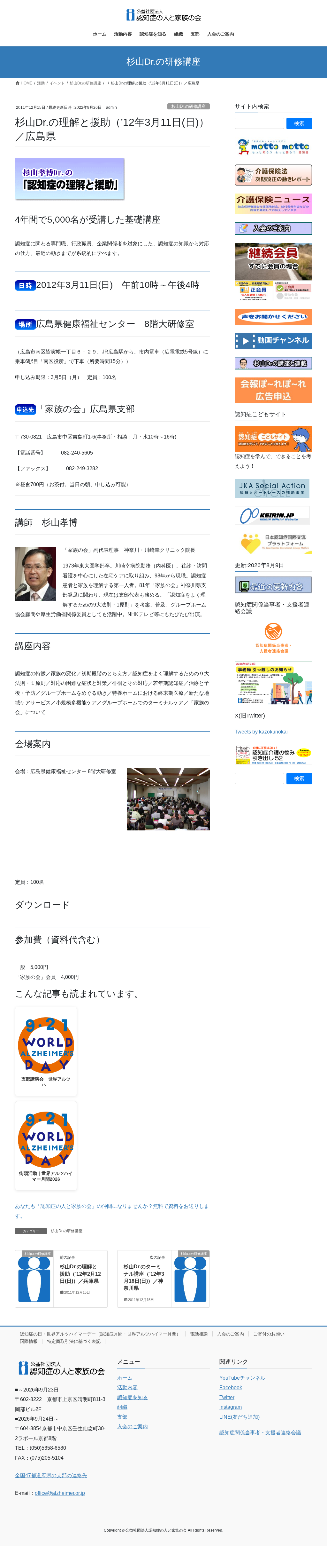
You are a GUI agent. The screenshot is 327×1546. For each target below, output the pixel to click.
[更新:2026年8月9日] (273, 584)
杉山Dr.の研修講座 (188, 106)
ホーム (125, 1378)
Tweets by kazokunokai (261, 731)
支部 (122, 1417)
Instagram (230, 1407)
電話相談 (199, 1333)
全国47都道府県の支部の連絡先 (51, 1475)
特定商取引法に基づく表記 (74, 1341)
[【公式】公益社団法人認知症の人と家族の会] (273, 341)
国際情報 (29, 1341)
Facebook (230, 1387)
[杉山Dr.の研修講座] (34, 1273)
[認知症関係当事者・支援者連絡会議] (273, 638)
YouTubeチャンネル (242, 1378)
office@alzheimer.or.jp (60, 1493)
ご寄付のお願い (269, 1333)
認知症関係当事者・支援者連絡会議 (260, 1432)
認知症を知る (132, 1397)
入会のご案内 (230, 1333)
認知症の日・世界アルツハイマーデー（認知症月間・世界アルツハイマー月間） (100, 1333)
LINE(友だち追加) (239, 1417)
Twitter (226, 1397)
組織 (122, 1407)
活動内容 (127, 1387)
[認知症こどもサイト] (273, 438)
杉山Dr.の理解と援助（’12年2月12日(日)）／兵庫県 (80, 1274)
